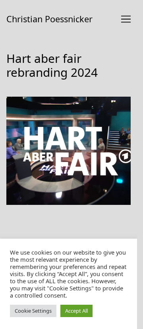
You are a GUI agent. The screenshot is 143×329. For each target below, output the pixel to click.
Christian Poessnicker (49, 19)
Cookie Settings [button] (33, 310)
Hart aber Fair (27, 101)
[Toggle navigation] (126, 19)
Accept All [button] (76, 310)
